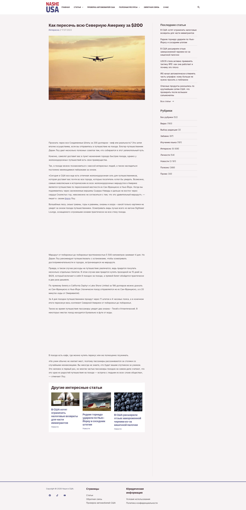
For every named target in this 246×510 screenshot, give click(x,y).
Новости (55, 427)
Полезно (164, 167)
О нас (166, 7)
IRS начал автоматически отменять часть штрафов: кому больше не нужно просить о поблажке (177, 76)
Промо (163, 173)
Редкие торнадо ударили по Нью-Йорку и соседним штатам (94, 419)
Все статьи (165, 101)
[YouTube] (64, 495)
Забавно (164, 136)
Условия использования (138, 499)
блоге (67, 198)
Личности (165, 155)
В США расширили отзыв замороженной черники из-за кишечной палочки (127, 420)
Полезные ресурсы (128, 7)
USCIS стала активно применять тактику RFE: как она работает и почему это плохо (176, 64)
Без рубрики (166, 117)
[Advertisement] (97, 122)
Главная (65, 7)
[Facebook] (50, 495)
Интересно (54, 30)
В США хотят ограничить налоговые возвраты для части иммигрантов (64, 416)
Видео (163, 123)
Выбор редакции (168, 129)
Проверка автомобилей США (101, 7)
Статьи (77, 7)
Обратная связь (151, 7)
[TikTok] (57, 495)
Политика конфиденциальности (142, 503)
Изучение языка (168, 142)
